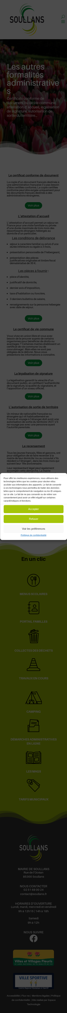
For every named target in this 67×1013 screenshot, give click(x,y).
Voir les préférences (33, 528)
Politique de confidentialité (33, 535)
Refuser (33, 518)
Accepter (33, 509)
